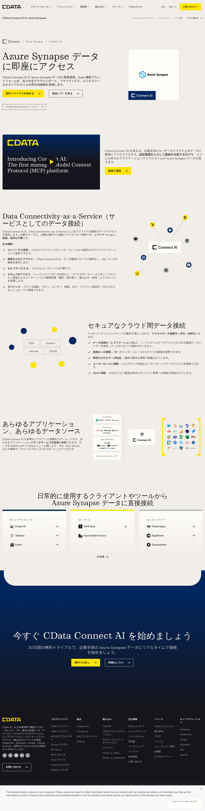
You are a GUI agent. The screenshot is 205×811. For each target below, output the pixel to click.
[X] (10, 755)
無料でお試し (82, 662)
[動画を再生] (51, 162)
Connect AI (82, 731)
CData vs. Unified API (113, 757)
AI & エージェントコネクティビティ (112, 741)
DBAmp (81, 741)
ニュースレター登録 (164, 746)
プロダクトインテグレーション (113, 733)
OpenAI (184, 754)
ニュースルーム (136, 736)
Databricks (186, 734)
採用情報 (132, 756)
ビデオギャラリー (163, 756)
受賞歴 (131, 741)
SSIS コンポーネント (87, 736)
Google (183, 739)
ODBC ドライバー (60, 726)
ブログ (157, 736)
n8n (182, 749)
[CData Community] (27, 755)
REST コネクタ (58, 754)
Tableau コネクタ (60, 769)
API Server (56, 749)
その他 (100, 557)
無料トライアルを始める (20, 93)
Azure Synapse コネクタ (143, 18)
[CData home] (14, 7)
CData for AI (135, 6)
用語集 (157, 751)
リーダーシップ (136, 746)
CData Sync (83, 726)
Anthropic (185, 729)
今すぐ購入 (178, 18)
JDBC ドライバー (60, 731)
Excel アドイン (58, 759)
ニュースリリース (137, 731)
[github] (22, 755)
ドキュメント (163, 18)
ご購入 (163, 7)
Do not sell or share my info (184, 801)
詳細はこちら (116, 662)
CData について (136, 726)
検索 (171, 7)
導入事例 (158, 731)
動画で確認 (114, 171)
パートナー (108, 747)
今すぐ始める (192, 18)
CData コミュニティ (164, 726)
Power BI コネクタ (60, 764)
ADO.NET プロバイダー (61, 738)
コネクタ (106, 726)
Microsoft (185, 744)
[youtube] (16, 755)
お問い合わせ (189, 6)
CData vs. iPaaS (110, 752)
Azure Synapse (34, 41)
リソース (158, 741)
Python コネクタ (59, 744)
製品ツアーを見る (62, 93)
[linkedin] (4, 755)
